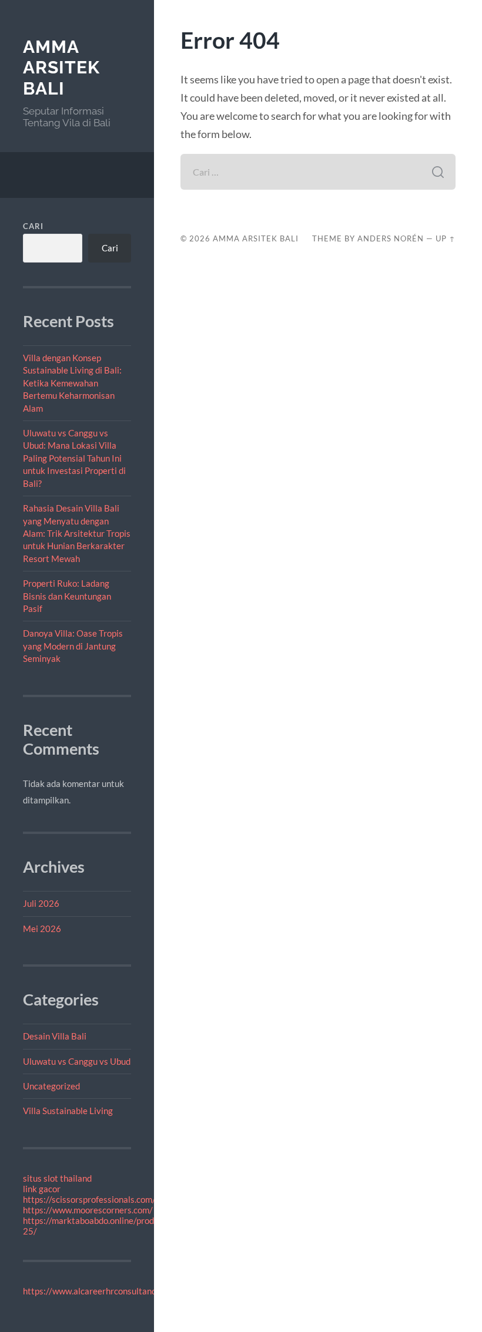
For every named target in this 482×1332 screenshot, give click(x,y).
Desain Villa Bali (54, 1036)
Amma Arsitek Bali (61, 67)
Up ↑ (446, 238)
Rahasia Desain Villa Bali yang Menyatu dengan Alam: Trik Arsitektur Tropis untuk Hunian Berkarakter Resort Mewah (76, 533)
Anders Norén (390, 238)
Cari (33, 226)
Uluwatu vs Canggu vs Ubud (76, 1061)
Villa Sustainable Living (68, 1110)
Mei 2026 (42, 928)
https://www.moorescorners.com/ (88, 1210)
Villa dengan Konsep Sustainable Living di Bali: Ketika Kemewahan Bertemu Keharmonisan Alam (72, 382)
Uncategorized (51, 1086)
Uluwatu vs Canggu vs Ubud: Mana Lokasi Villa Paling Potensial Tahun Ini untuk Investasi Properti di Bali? (74, 458)
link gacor (42, 1188)
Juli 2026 (41, 903)
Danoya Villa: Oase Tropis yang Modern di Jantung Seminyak (73, 646)
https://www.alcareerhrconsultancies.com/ (105, 1291)
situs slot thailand (57, 1178)
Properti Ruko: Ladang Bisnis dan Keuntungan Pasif (67, 596)
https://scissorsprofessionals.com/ (89, 1199)
